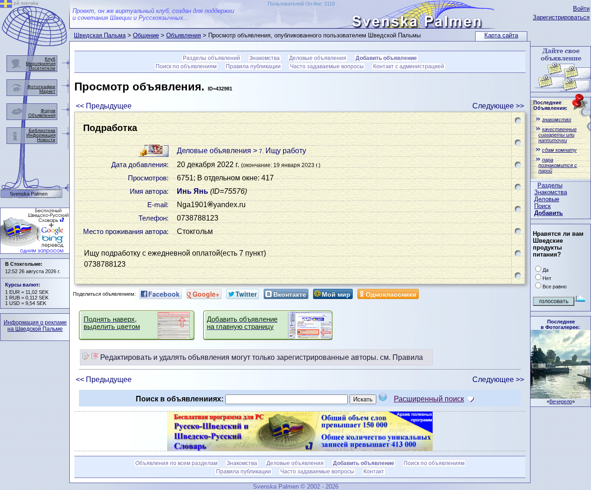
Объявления (183, 35)
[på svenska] (6, 5)
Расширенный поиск (429, 399)
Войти (581, 8)
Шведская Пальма (100, 35)
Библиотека (42, 130)
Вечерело (560, 401)
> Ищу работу (279, 151)
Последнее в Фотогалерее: (560, 324)
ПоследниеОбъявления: (550, 105)
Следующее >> (498, 106)
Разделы (549, 185)
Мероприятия (40, 63)
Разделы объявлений (211, 58)
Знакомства (550, 192)
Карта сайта (501, 35)
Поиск (542, 206)
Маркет (47, 91)
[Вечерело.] (561, 396)
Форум (48, 110)
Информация (40, 134)
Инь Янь (192, 191)
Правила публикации (253, 66)
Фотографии (41, 86)
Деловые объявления (317, 58)
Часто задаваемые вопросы (327, 66)
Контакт (373, 471)
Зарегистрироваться (561, 17)
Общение (146, 35)
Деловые (546, 199)
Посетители (42, 68)
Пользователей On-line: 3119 (301, 3)
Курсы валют (21, 284)
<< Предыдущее (104, 106)
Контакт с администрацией (408, 66)
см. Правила (401, 357)
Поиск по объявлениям (186, 66)
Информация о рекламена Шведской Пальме (35, 325)
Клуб (50, 58)
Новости (46, 139)
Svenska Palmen (29, 194)
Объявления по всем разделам (176, 463)
